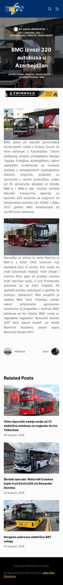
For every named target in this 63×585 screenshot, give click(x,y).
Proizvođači (45, 35)
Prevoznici (19, 35)
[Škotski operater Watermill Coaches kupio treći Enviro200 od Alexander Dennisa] (31, 458)
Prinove (32, 35)
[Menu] (57, 9)
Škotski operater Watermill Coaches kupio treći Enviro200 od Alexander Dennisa (28, 483)
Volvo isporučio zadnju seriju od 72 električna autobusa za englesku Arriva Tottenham (30, 426)
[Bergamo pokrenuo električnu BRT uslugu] (31, 515)
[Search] (49, 8)
